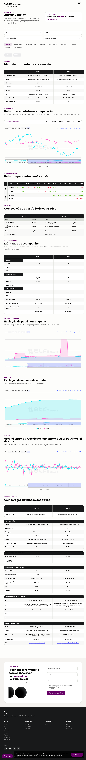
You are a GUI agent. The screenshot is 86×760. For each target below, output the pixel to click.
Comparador (28, 726)
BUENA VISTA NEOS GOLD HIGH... (38, 75)
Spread (7, 47)
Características (17, 47)
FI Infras (6, 731)
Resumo (7, 44)
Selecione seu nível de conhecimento (59, 681)
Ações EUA (7, 739)
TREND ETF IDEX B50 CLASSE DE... (68, 75)
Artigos (47, 724)
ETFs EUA (7, 737)
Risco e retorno (52, 44)
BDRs (5, 726)
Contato (68, 726)
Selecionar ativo (11, 38)
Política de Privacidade (23, 755)
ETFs (5, 724)
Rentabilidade (18, 44)
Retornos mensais (31, 44)
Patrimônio (64, 44)
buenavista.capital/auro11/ (37, 643)
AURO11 (8, 33)
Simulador (27, 724)
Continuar (76, 754)
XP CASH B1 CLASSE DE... (52, 227)
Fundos (6, 733)
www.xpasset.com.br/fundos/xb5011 (68, 643)
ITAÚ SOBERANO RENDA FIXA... (12, 227)
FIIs (5, 728)
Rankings (27, 728)
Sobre (67, 724)
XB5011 (47, 33)
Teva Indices (69, 728)
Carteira (42, 44)
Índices (6, 735)
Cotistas (73, 44)
